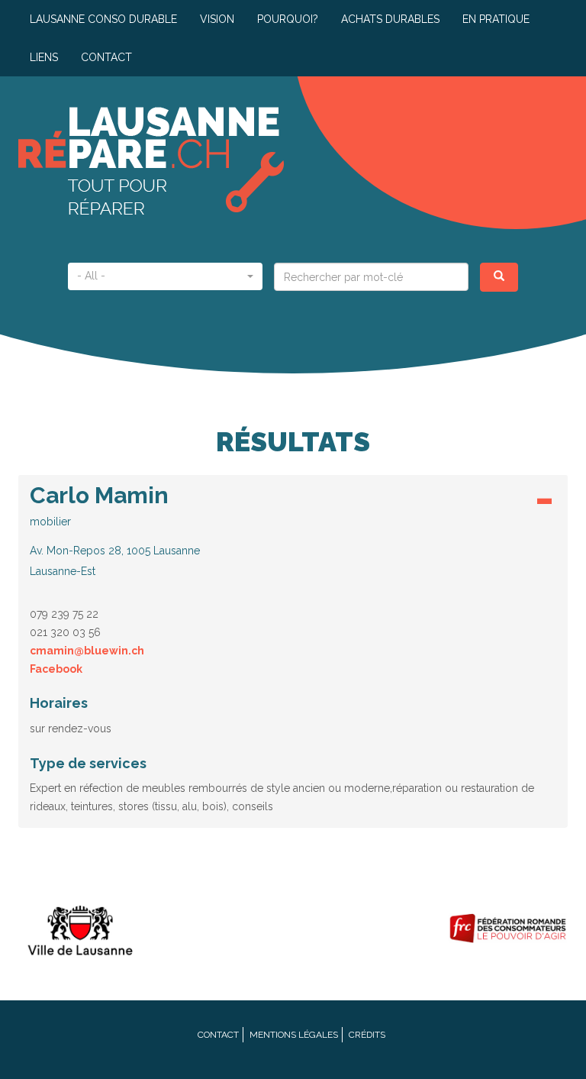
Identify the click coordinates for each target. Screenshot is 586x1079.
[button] (293, 530)
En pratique (496, 19)
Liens (44, 57)
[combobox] (165, 276)
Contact (106, 57)
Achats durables (390, 19)
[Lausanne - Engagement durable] (78, 928)
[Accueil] (155, 160)
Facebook (56, 669)
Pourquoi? (287, 19)
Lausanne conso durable (103, 19)
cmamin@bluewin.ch (87, 650)
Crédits (367, 1034)
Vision (217, 19)
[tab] (293, 535)
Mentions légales (294, 1034)
